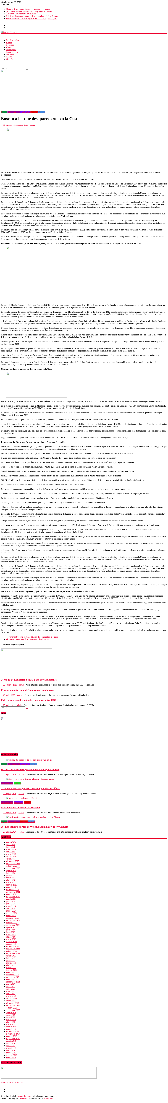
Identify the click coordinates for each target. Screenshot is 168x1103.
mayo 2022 (11, 963)
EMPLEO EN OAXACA (12, 1082)
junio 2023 (10, 932)
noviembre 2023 (13, 920)
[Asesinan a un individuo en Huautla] (22, 798)
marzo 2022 (11, 967)
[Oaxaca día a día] (84, 32)
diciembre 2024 (12, 889)
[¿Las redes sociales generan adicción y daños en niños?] (30, 779)
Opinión (9, 59)
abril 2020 (10, 1022)
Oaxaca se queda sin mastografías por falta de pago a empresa (31, 18)
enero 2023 (11, 944)
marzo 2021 (11, 996)
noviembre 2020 (13, 1005)
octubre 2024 (11, 894)
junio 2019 (10, 1046)
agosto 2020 (11, 1012)
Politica (9, 57)
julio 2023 (10, 930)
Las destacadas (12, 40)
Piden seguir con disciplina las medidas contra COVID (30, 700)
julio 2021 (10, 986)
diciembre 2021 (12, 975)
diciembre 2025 (12, 861)
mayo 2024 (11, 906)
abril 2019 (10, 1050)
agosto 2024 (11, 899)
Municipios (11, 49)
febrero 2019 (11, 1055)
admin (32, 125)
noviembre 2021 (13, 977)
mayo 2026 (11, 849)
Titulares (41, 112)
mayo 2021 (11, 991)
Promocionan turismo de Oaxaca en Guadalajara (27, 690)
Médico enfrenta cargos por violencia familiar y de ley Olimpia (32, 16)
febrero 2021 (11, 998)
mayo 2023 (11, 934)
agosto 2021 (11, 984)
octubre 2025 (11, 866)
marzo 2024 (11, 911)
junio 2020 (10, 1017)
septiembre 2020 (13, 1010)
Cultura (9, 47)
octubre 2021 (11, 979)
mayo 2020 (11, 1020)
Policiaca (10, 45)
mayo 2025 (11, 878)
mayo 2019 (11, 1048)
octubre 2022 (11, 951)
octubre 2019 (11, 1036)
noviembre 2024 (13, 892)
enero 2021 (11, 1001)
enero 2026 (11, 859)
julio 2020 (10, 1015)
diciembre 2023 (12, 918)
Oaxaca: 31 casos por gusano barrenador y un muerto (28, 9)
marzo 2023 (11, 939)
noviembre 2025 (13, 863)
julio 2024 (10, 901)
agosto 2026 (11, 842)
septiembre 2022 (13, 953)
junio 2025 (10, 875)
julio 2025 (10, 873)
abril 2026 (10, 852)
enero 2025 (11, 887)
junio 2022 (10, 960)
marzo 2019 (11, 1053)
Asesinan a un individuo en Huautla (21, 14)
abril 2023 (10, 937)
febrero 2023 (11, 941)
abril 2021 (10, 993)
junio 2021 (10, 989)
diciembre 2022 (12, 946)
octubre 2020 (11, 1008)
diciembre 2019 (12, 1031)
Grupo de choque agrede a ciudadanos (27, 639)
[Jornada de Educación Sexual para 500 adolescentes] (26, 675)
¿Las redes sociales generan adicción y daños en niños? (29, 11)
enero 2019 (11, 1057)
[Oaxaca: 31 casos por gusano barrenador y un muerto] (29, 760)
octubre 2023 (11, 923)
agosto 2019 (11, 1041)
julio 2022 (10, 958)
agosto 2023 (11, 927)
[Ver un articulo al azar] (2, 63)
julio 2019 (10, 1043)
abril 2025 (10, 880)
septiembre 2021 (13, 982)
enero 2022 (11, 972)
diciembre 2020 (12, 1003)
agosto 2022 (11, 956)
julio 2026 (10, 844)
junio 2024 (10, 904)
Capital (9, 42)
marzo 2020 (11, 1024)
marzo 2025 (11, 882)
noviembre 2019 (13, 1034)
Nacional (10, 54)
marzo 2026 (11, 854)
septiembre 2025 (13, 868)
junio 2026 (10, 847)
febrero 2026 (11, 856)
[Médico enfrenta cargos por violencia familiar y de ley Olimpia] (33, 817)
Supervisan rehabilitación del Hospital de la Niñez (32, 637)
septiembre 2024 (13, 897)
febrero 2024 (11, 913)
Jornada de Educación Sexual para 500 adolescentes (29, 679)
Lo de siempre (12, 52)
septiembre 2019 (13, 1038)
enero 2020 (11, 1029)
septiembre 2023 (13, 925)
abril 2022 (10, 965)
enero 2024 (11, 915)
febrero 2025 (11, 885)
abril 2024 (10, 908)
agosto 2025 (11, 870)
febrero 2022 (11, 970)
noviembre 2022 (13, 949)
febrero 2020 (11, 1027)
